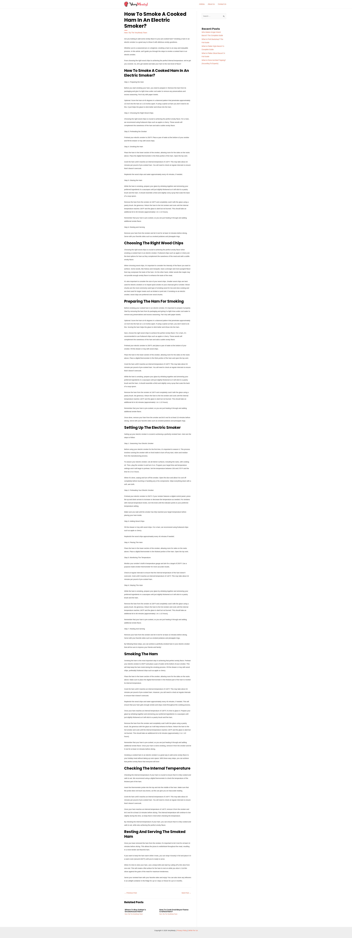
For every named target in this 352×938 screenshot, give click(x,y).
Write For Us (193, 930)
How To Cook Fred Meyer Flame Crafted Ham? (173, 910)
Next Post (186, 893)
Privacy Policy (182, 930)
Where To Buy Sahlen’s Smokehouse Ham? (135, 910)
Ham (126, 33)
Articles (202, 4)
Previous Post (130, 893)
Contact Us (222, 4)
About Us (211, 4)
